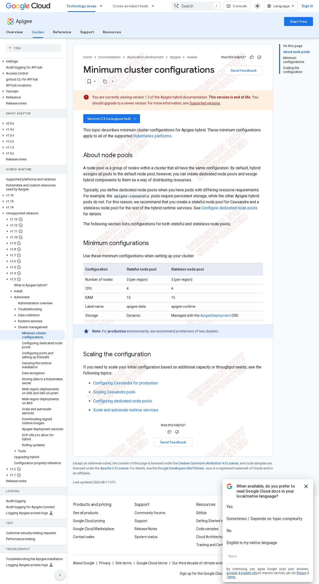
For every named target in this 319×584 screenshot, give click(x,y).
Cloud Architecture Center (216, 537)
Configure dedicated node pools (229, 208)
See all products (85, 513)
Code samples (207, 529)
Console (240, 6)
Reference (62, 32)
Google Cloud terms (152, 563)
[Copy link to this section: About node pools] (139, 156)
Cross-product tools (130, 6)
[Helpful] (251, 57)
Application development (145, 57)
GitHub (201, 513)
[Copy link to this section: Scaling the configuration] (157, 355)
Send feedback (244, 70)
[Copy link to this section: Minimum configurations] (155, 244)
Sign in (307, 6)
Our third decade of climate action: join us (204, 563)
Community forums (150, 513)
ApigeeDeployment (215, 315)
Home (87, 57)
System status (146, 537)
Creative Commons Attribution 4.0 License (208, 463)
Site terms (123, 563)
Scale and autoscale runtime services (125, 410)
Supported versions (204, 103)
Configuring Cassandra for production (125, 383)
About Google (83, 563)
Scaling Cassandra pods (114, 392)
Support (87, 32)
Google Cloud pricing (89, 521)
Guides (38, 32)
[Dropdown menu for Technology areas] (102, 6)
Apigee (24, 21)
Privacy (105, 563)
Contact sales (83, 537)
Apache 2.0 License (114, 468)
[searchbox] (33, 48)
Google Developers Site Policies (181, 468)
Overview (14, 32)
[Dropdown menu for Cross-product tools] (154, 6)
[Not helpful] (259, 57)
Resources (112, 32)
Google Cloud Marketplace (93, 529)
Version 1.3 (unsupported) (112, 118)
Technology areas (81, 6)
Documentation (109, 57)
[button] (32, 61)
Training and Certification (216, 545)
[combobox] (196, 5)
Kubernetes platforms (152, 136)
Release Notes (146, 529)
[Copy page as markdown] (104, 81)
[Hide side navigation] (60, 575)
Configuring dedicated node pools (122, 401)
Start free (298, 21)
